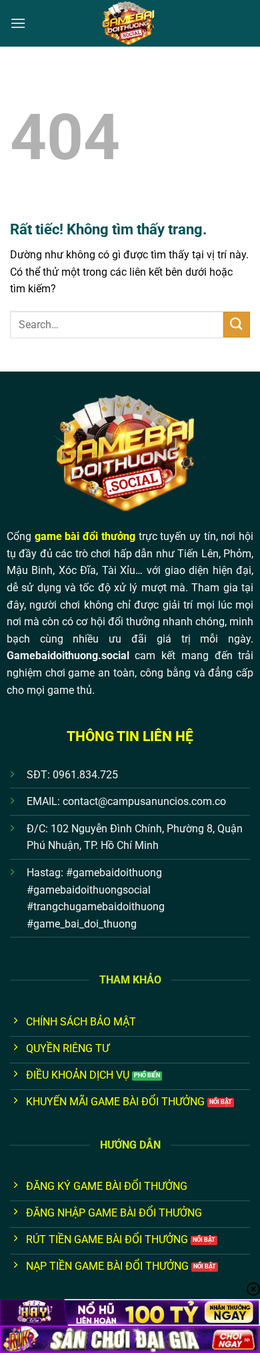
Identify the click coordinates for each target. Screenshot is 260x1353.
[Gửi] (236, 325)
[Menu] (18, 23)
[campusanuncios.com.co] (130, 23)
